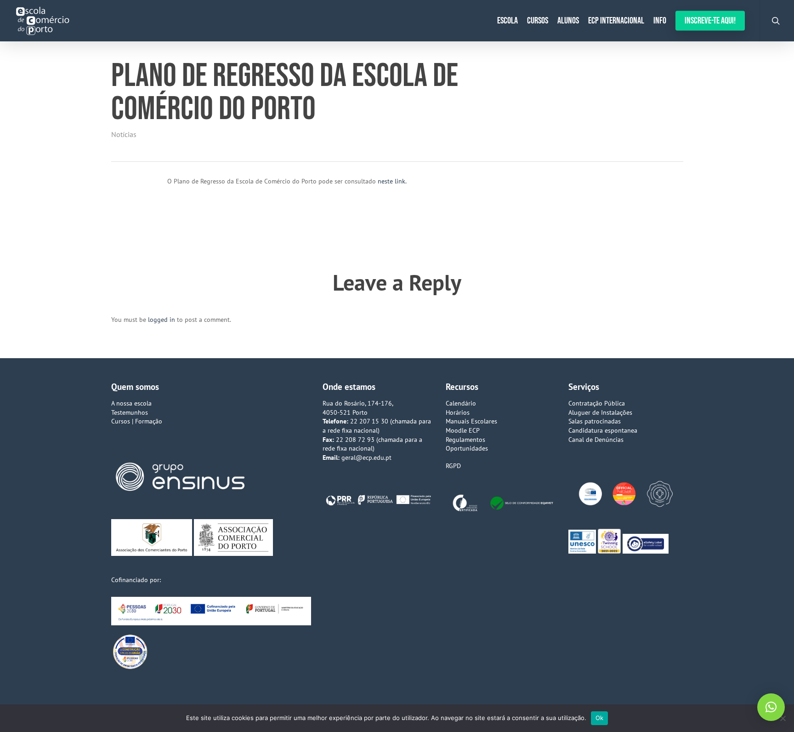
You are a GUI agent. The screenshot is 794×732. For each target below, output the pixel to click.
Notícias (123, 134)
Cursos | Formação (136, 421)
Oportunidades (467, 448)
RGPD (453, 466)
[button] (771, 707)
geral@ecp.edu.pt (366, 457)
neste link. (392, 181)
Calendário (461, 403)
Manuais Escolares (471, 421)
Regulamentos (465, 439)
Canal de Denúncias (596, 439)
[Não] (782, 718)
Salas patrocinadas (594, 421)
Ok (600, 717)
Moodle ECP (463, 430)
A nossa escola (131, 403)
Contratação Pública (596, 403)
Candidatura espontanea (602, 430)
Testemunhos (129, 412)
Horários (458, 412)
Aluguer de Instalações (600, 412)
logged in (161, 319)
